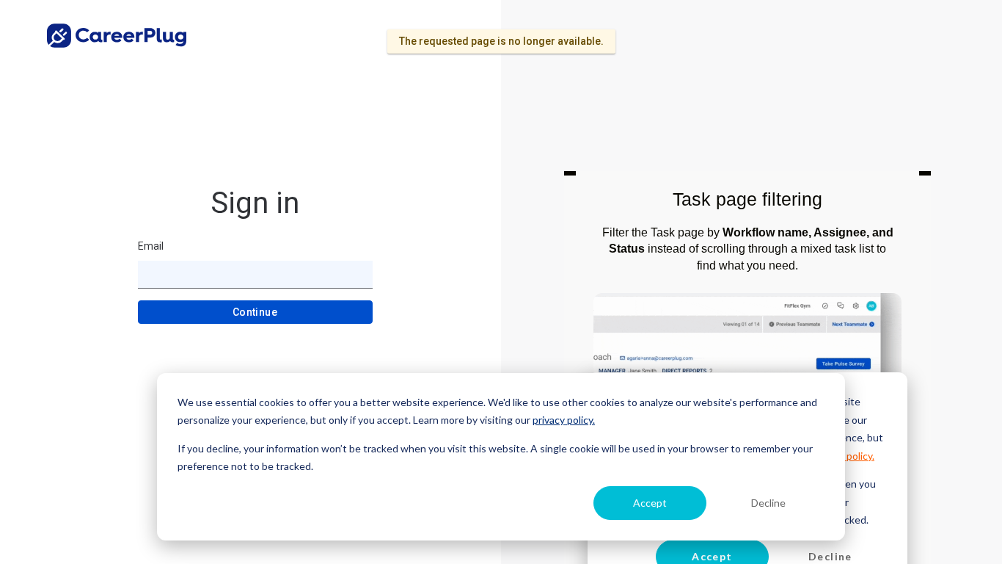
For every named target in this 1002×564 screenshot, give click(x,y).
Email (151, 246)
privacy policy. (564, 419)
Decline (768, 502)
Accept (650, 502)
